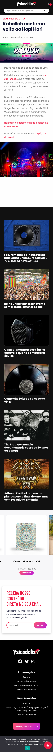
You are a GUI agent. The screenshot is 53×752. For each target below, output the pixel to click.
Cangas (31, 707)
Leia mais (26, 572)
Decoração (41, 707)
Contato (26, 677)
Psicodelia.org (26, 4)
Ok (27, 748)
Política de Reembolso (27, 689)
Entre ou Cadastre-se (26, 714)
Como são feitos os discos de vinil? (24, 400)
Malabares (21, 710)
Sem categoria (14, 18)
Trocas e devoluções (26, 681)
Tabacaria (32, 710)
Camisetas (21, 707)
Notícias (26, 703)
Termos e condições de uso (26, 685)
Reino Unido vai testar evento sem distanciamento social (24, 305)
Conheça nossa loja (26, 726)
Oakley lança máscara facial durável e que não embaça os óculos (25, 353)
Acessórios (10, 707)
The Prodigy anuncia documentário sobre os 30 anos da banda (26, 448)
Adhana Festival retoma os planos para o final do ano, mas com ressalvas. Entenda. (26, 496)
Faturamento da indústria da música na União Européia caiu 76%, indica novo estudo (25, 258)
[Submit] (45, 11)
